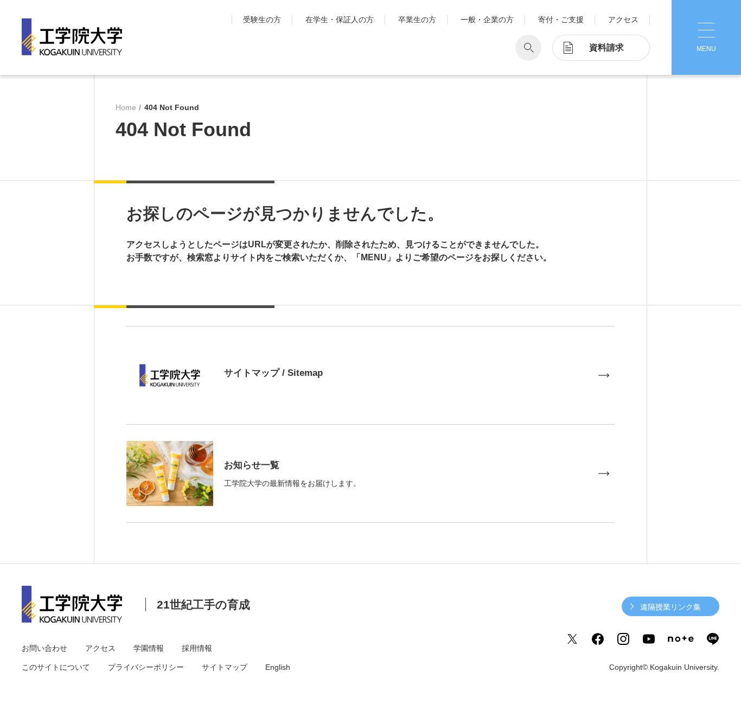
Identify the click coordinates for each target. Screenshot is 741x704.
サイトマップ (224, 667)
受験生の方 (262, 19)
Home (126, 107)
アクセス (623, 19)
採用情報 (197, 648)
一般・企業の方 (487, 19)
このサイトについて (56, 667)
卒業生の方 (417, 19)
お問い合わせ (44, 648)
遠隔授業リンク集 (670, 607)
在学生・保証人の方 (339, 19)
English (277, 667)
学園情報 (148, 648)
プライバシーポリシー (146, 667)
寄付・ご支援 (561, 19)
